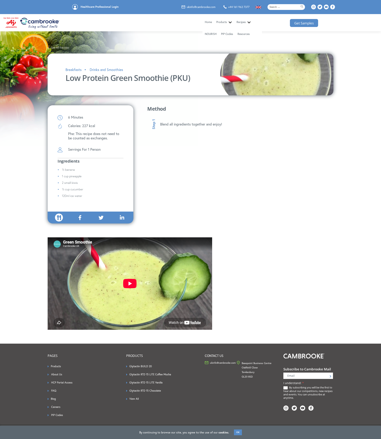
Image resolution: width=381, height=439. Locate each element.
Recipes (241, 22)
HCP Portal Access (61, 382)
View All (134, 398)
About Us (56, 374)
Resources (244, 34)
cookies (223, 432)
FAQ (53, 390)
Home (208, 22)
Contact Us (214, 356)
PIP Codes (227, 34)
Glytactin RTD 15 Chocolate (145, 390)
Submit (330, 376)
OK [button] (238, 432)
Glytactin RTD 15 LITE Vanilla (146, 382)
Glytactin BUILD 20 (140, 366)
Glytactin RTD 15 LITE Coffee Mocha (150, 374)
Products (221, 22)
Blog (53, 398)
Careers (55, 406)
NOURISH (211, 34)
